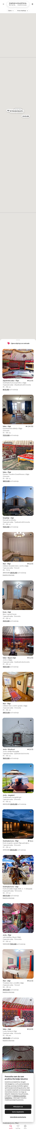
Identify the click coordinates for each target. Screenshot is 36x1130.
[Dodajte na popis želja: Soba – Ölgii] (30, 443)
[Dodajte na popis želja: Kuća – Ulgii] (30, 583)
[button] (6, 390)
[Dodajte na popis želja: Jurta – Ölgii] (30, 906)
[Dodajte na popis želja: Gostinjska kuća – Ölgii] (30, 811)
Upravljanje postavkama (18, 1117)
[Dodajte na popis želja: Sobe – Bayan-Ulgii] (30, 628)
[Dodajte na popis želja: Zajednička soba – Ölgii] (30, 351)
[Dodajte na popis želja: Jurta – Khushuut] (30, 720)
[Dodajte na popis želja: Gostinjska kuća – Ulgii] (30, 857)
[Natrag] (4, 4)
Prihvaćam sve (18, 1107)
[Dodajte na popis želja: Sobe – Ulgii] (30, 1000)
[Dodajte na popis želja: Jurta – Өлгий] (30, 1048)
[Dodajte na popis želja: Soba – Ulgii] (30, 397)
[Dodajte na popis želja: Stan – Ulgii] (30, 951)
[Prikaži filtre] (32, 4)
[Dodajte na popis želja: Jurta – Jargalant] (30, 766)
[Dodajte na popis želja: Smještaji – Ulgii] (30, 488)
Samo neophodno (18, 1112)
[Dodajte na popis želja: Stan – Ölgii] (30, 534)
